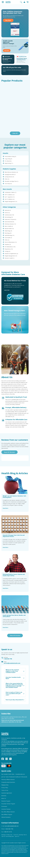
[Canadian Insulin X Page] (10, 759)
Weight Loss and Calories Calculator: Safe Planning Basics (14, 496)
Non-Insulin (7, 189)
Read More (5, 508)
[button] (15, 671)
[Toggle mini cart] (28, 2)
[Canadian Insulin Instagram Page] (6, 759)
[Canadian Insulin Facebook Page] (2, 759)
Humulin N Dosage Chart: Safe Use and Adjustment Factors (14, 535)
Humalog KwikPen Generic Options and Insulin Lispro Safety (14, 575)
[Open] (2, 2)
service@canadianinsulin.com (12, 663)
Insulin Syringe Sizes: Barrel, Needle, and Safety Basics (14, 615)
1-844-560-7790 (8, 659)
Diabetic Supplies (9, 169)
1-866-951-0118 (8, 831)
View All (15, 133)
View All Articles (15, 635)
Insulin (5, 153)
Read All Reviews (9, 452)
